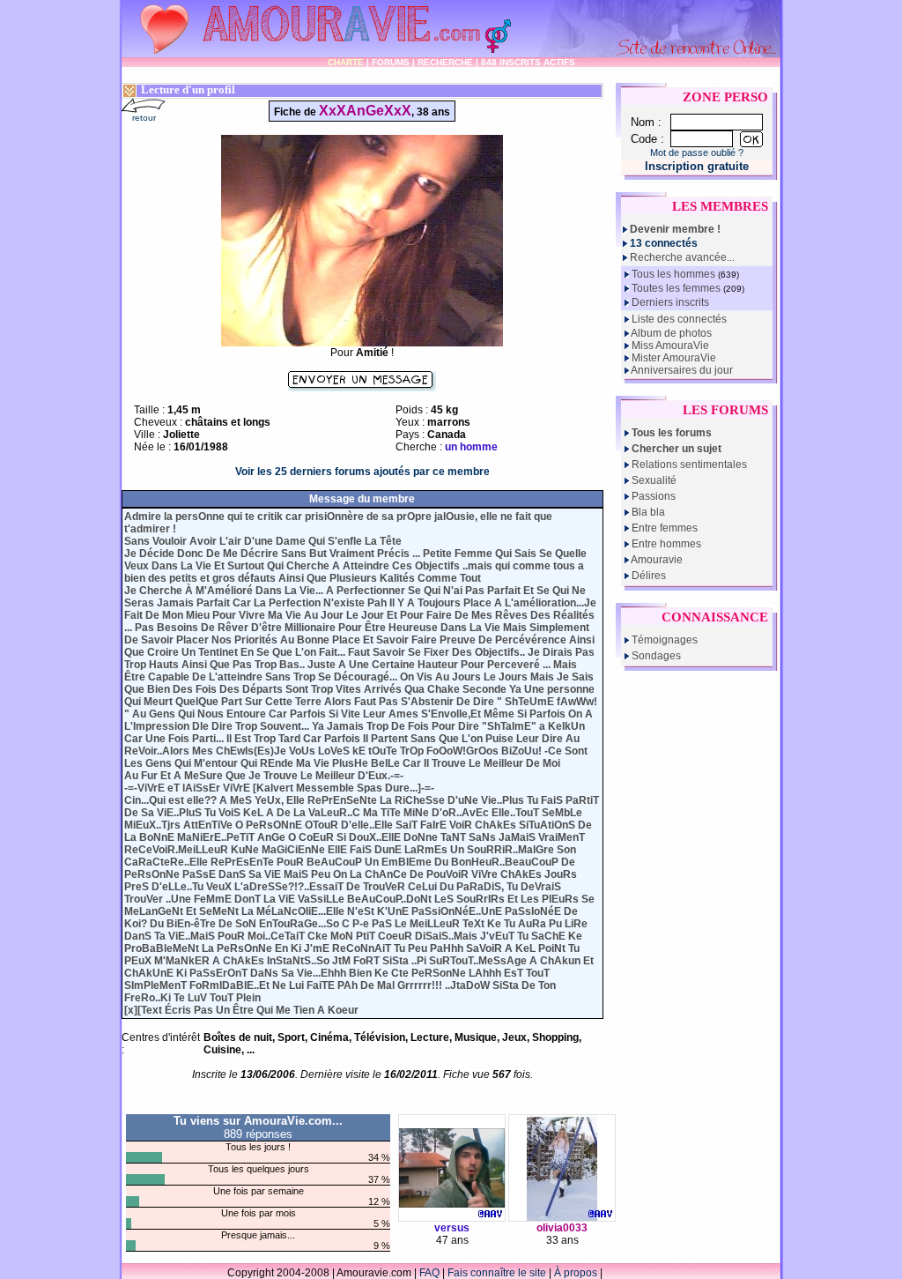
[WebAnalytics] (640, 1273)
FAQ (429, 1273)
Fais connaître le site (496, 1273)
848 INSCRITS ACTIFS (528, 62)
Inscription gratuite (697, 166)
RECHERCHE (445, 62)
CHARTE (346, 62)
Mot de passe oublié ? (696, 152)
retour (144, 118)
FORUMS (391, 62)
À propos (575, 1273)
